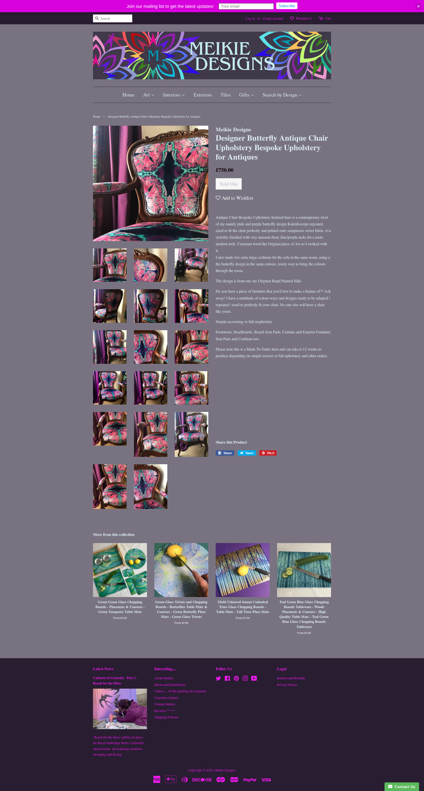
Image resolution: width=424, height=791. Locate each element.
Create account (273, 18)
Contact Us (403, 787)
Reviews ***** (164, 711)
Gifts (245, 94)
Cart (328, 18)
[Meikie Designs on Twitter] (218, 679)
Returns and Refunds (291, 678)
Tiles (226, 94)
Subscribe (287, 6)
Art (147, 94)
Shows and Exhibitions (170, 684)
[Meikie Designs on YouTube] (254, 679)
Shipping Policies (166, 717)
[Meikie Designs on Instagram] (245, 679)
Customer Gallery (166, 698)
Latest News (103, 668)
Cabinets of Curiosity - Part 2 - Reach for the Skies (115, 680)
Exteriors (203, 94)
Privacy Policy (287, 684)
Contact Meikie (164, 704)
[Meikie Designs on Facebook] (227, 679)
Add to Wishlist (237, 197)
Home (128, 94)
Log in (250, 18)
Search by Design (280, 94)
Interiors (172, 94)
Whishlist (303, 18)
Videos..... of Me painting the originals (180, 691)
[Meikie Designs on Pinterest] (236, 679)
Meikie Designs (224, 770)
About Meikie (163, 678)
